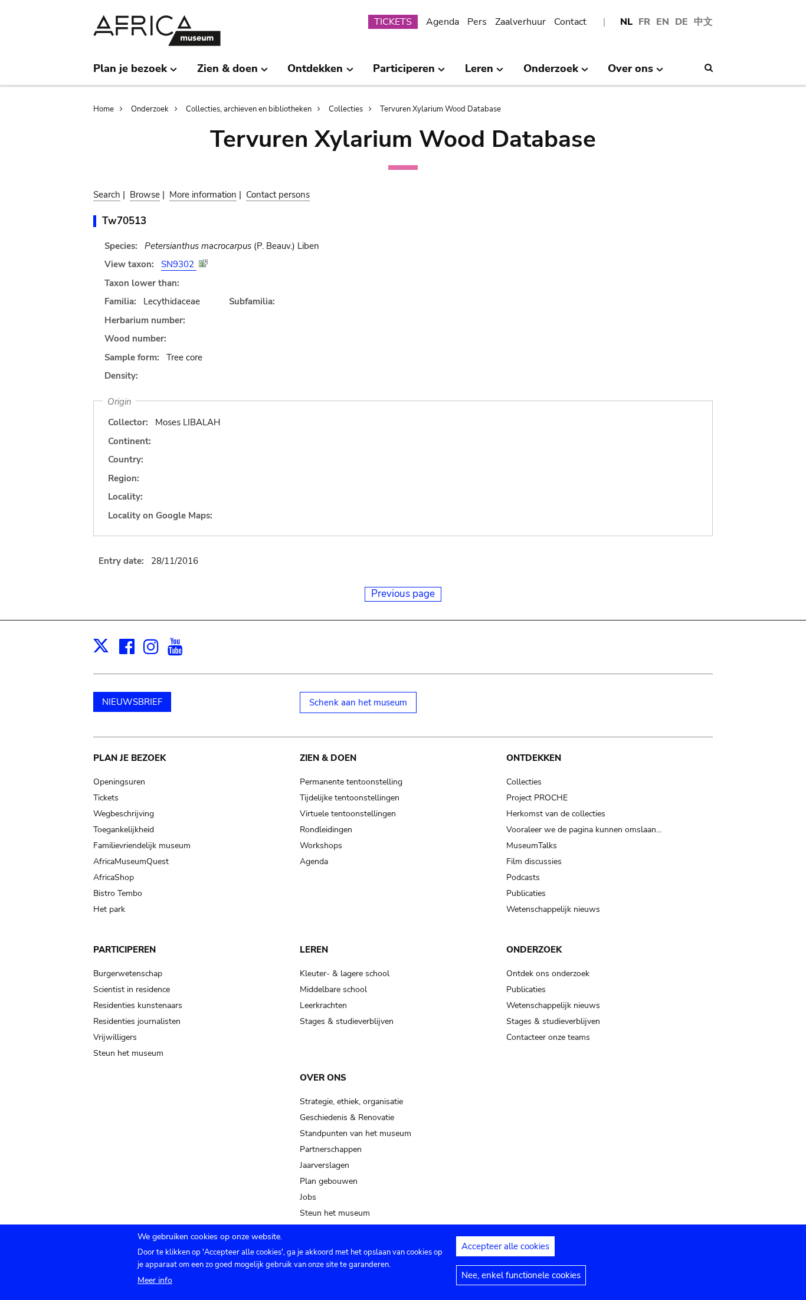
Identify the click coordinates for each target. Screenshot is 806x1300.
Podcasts (523, 877)
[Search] (709, 68)
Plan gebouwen (329, 1181)
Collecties (346, 109)
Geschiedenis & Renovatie (347, 1117)
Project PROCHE (537, 797)
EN (662, 21)
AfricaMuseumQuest (131, 861)
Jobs (308, 1197)
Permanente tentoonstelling (351, 781)
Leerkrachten (323, 1005)
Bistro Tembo (117, 893)
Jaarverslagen (324, 1165)
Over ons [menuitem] (630, 73)
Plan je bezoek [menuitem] (130, 73)
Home (103, 109)
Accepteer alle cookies (505, 1246)
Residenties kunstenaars (137, 1005)
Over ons (323, 1078)
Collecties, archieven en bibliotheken (249, 109)
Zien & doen (328, 758)
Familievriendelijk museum (142, 845)
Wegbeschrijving (123, 813)
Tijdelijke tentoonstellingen (349, 797)
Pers (477, 21)
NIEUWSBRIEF (132, 702)
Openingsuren (119, 781)
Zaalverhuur (520, 21)
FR (644, 21)
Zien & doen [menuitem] (227, 73)
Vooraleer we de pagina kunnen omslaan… (584, 829)
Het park (109, 909)
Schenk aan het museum (358, 702)
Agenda (442, 21)
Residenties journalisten (137, 1021)
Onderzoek (150, 109)
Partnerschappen (331, 1149)
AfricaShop (113, 877)
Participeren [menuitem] (404, 73)
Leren (314, 950)
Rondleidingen (326, 829)
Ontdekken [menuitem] (315, 73)
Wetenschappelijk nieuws (553, 909)
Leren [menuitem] (479, 73)
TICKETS (393, 21)
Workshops (321, 845)
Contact (570, 21)
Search (106, 195)
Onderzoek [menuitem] (550, 73)
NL (626, 21)
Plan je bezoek (129, 758)
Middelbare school (333, 989)
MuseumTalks (531, 845)
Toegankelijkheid (123, 829)
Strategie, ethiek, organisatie (351, 1101)
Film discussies (534, 861)
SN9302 (178, 264)
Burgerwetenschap (127, 973)
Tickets (106, 797)
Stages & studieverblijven (347, 1021)
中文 (703, 21)
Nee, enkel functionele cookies (521, 1275)
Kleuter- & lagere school (344, 973)
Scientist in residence (131, 989)
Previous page (403, 593)
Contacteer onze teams (548, 1037)
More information (203, 195)
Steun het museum (128, 1053)
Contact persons (278, 195)
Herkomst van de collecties (555, 813)
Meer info (154, 1280)
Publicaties (526, 893)
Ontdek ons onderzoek (547, 973)
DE (681, 21)
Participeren (124, 950)
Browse (145, 195)
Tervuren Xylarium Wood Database (440, 109)
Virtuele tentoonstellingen (348, 813)
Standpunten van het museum (355, 1133)
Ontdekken (533, 758)
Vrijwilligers (115, 1037)
